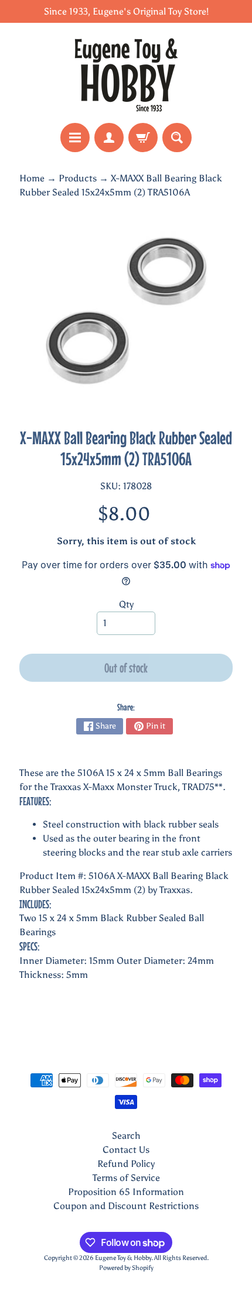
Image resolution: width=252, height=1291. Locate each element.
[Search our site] (177, 137)
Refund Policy (126, 1163)
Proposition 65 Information (126, 1191)
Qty (126, 604)
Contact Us (126, 1149)
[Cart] (143, 137)
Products (78, 178)
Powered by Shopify (126, 1267)
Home (32, 178)
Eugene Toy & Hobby (123, 1258)
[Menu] (75, 137)
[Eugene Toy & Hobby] (126, 73)
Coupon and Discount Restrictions (126, 1205)
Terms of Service (126, 1177)
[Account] (109, 137)
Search (126, 1135)
